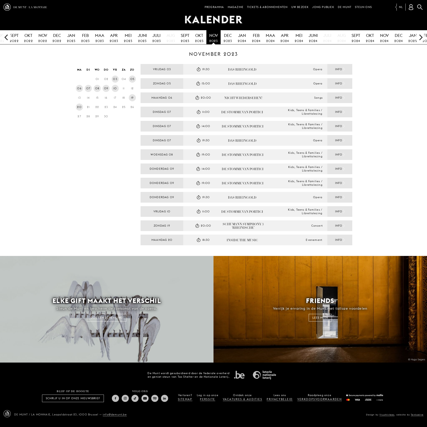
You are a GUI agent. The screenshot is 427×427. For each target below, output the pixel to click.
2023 (71, 38)
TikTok (135, 398)
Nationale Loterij (264, 375)
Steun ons (363, 7)
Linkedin (164, 398)
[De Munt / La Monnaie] (7, 413)
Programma (214, 7)
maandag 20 (161, 239)
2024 (242, 38)
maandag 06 (161, 97)
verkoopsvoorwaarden (319, 399)
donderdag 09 (162, 168)
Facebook (115, 398)
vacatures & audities (242, 399)
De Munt (344, 7)
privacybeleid (280, 399)
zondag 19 (162, 225)
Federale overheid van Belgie (239, 375)
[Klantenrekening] (411, 7)
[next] (420, 37)
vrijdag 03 (162, 69)
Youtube (145, 398)
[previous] (7, 37)
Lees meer (320, 317)
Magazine (236, 7)
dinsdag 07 (162, 112)
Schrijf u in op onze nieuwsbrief (73, 398)
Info (338, 69)
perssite (207, 399)
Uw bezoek (300, 7)
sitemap (185, 399)
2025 (412, 38)
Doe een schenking (107, 317)
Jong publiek (323, 7)
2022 (14, 38)
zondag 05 (162, 83)
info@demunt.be (115, 414)
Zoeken (419, 7)
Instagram (125, 398)
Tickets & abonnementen (267, 7)
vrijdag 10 (162, 211)
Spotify (154, 398)
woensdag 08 (162, 154)
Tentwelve (417, 414)
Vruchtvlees (386, 414)
